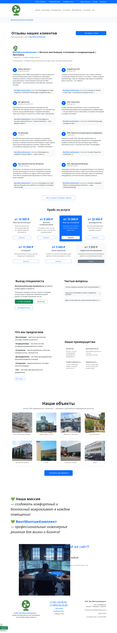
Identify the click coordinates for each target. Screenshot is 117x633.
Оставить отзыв (91, 33)
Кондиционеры (56, 10)
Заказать (22, 238)
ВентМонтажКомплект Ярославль (22, 20)
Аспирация (87, 10)
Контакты (103, 2)
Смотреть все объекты (58, 473)
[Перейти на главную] (25, 605)
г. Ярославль (59, 608)
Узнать (91, 261)
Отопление (66, 10)
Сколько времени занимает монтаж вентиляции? (81, 287)
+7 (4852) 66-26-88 (54, 2)
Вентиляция (46, 10)
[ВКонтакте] (58, 617)
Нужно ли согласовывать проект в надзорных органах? (80, 293)
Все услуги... (20, 379)
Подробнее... (57, 573)
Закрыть (4, 628)
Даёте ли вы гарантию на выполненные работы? (81, 300)
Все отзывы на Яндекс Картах (58, 198)
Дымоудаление (77, 10)
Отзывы (95, 2)
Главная (37, 10)
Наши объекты (85, 2)
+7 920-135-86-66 (40, 2)
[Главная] (22, 10)
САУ (93, 10)
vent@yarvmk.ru (68, 2)
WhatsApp (41, 301)
